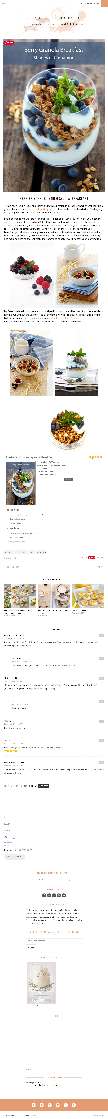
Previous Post (12, 567)
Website (7, 830)
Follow (28, 1069)
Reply (101, 635)
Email (7, 824)
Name (7, 817)
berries (9, 552)
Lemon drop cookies (80, 610)
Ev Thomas (17, 658)
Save (93, 558)
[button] (68, 479)
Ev (13, 701)
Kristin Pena (10, 678)
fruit (31, 552)
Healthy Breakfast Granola (65, 318)
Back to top (100, 1115)
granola (41, 552)
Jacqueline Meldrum (14, 635)
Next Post (98, 567)
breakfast (21, 552)
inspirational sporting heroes (40, 209)
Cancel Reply (43, 786)
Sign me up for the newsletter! (9, 842)
